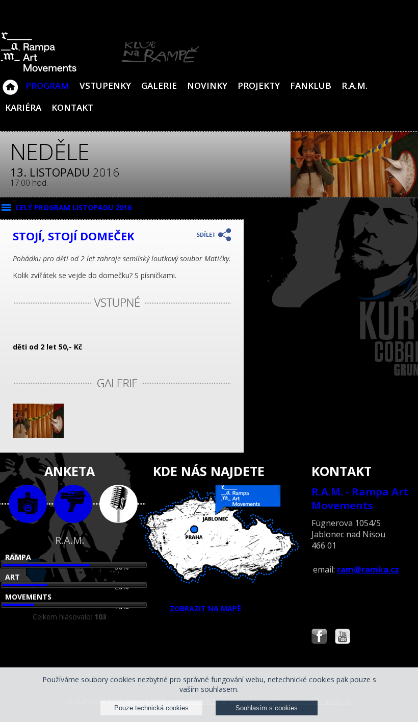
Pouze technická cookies (151, 708)
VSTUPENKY (105, 85)
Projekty (259, 85)
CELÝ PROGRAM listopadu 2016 (73, 207)
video (73, 504)
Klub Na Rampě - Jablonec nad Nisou (10, 82)
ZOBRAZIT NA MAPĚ (205, 608)
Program (47, 85)
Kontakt (72, 107)
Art (12, 577)
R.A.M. (355, 85)
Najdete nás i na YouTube (342, 637)
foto (28, 504)
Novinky (207, 85)
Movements (28, 597)
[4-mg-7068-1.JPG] (38, 435)
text (118, 504)
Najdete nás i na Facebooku (319, 637)
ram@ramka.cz (368, 569)
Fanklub (310, 85)
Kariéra (23, 107)
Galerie (159, 85)
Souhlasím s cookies (267, 708)
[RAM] (100, 69)
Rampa (18, 557)
